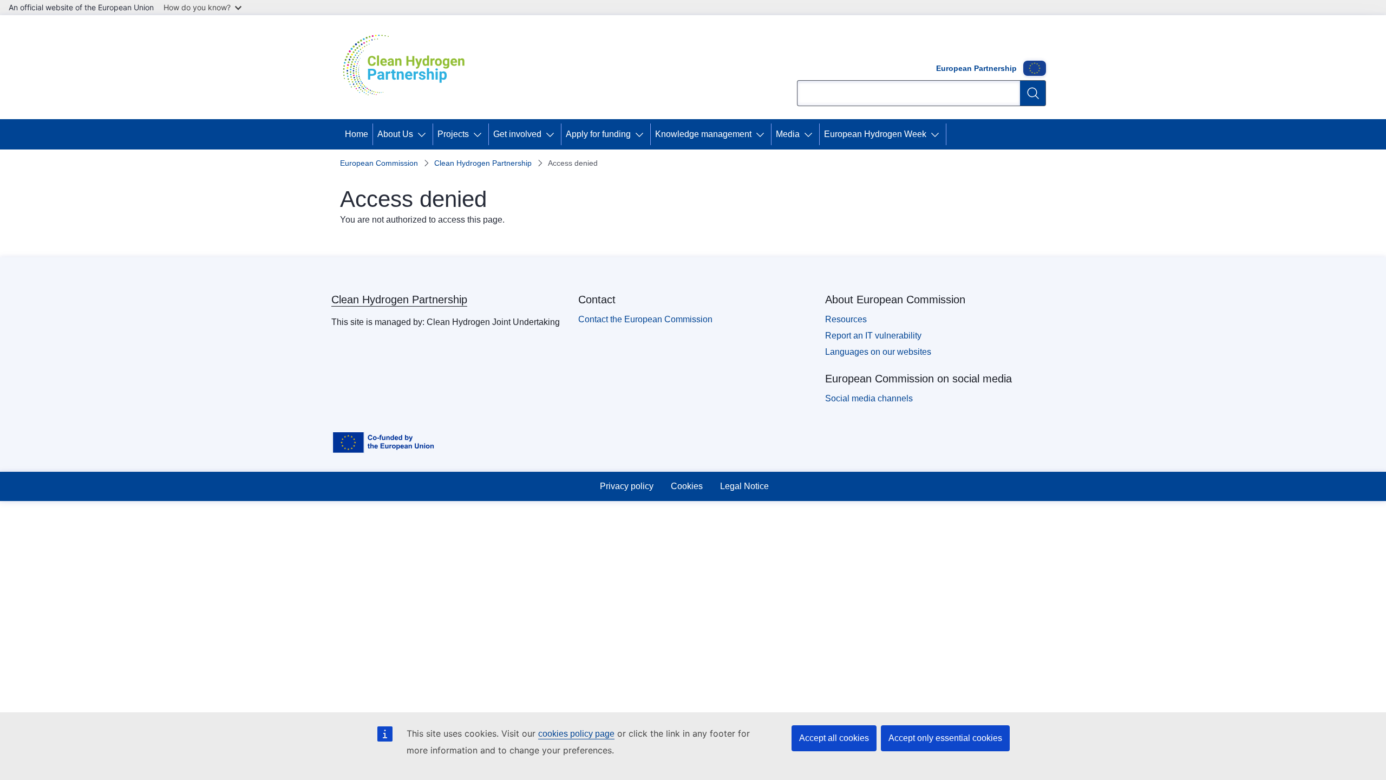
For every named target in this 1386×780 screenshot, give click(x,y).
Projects (453, 134)
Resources (846, 319)
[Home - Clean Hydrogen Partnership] (407, 67)
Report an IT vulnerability (873, 335)
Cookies (687, 486)
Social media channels (869, 398)
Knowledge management (703, 134)
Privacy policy (626, 486)
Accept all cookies (834, 738)
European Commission (379, 163)
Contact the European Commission (645, 319)
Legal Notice (744, 486)
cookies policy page (576, 733)
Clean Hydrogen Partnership (483, 163)
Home (356, 134)
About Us (395, 134)
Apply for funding (598, 134)
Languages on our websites (878, 351)
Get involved (517, 134)
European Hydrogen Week (875, 134)
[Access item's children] (424, 134)
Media (788, 134)
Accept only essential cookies (945, 738)
